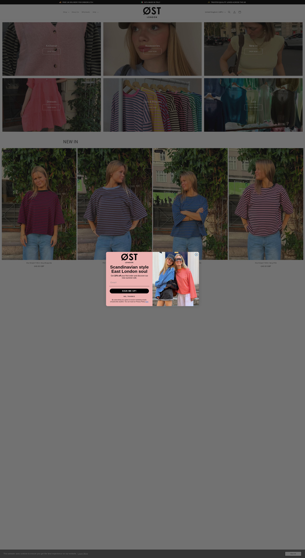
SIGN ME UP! (129, 291)
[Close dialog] (196, 254)
